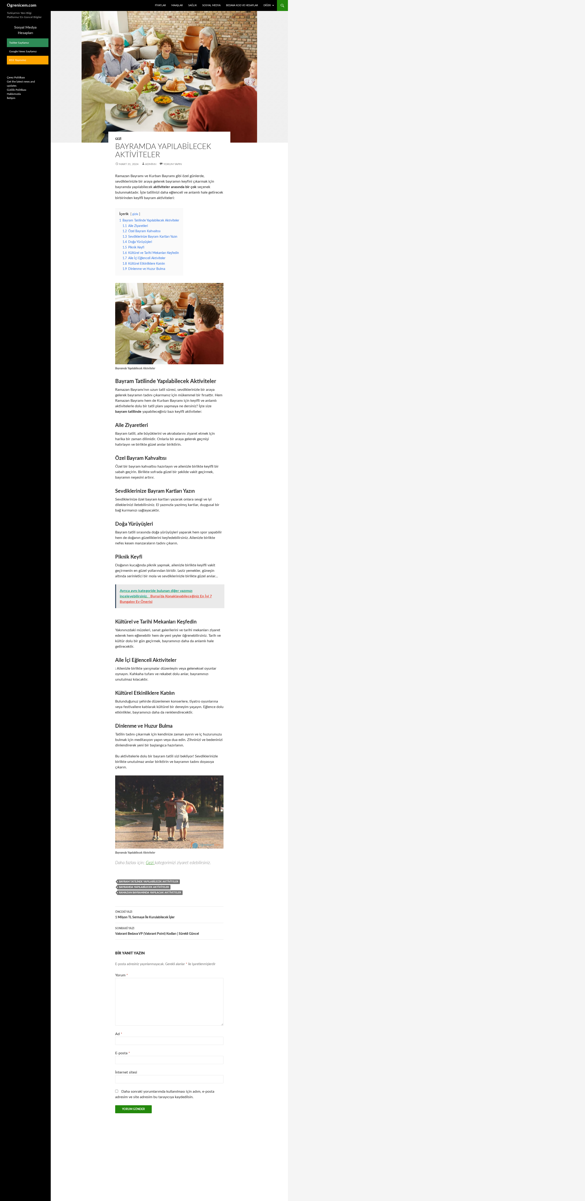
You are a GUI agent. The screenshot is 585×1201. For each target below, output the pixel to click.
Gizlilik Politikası (16, 89)
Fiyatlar (160, 5)
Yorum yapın (172, 164)
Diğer (267, 5)
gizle (135, 214)
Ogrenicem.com (21, 5)
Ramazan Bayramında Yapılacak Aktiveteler (150, 892)
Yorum (121, 975)
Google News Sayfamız (23, 51)
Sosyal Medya (211, 5)
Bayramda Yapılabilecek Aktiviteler (144, 887)
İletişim (11, 98)
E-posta (122, 1053)
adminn (150, 164)
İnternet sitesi (126, 1072)
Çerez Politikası (16, 77)
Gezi (118, 139)
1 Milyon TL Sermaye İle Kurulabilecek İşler (145, 915)
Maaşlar (177, 5)
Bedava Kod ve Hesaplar (242, 5)
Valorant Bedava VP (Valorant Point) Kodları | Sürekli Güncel (157, 931)
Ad (118, 1034)
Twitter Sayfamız (19, 42)
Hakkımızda (14, 94)
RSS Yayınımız (17, 60)
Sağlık (192, 5)
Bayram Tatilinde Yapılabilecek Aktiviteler (148, 881)
